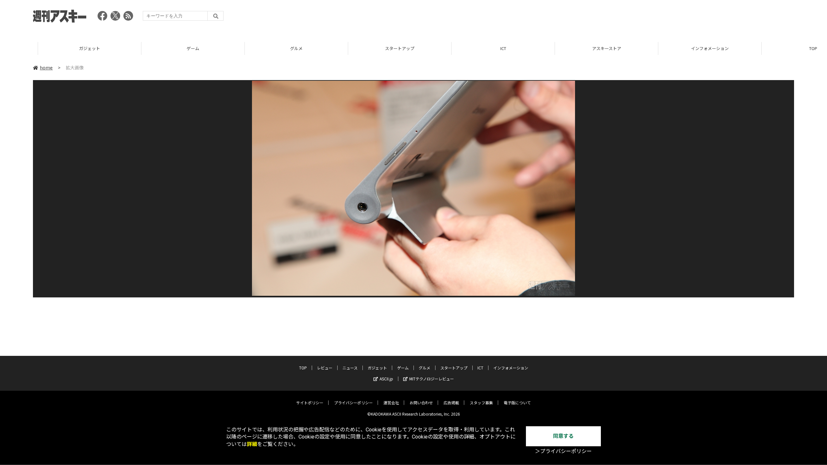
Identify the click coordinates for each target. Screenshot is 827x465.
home (46, 67)
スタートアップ (361, 48)
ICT (465, 48)
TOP (775, 48)
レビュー (324, 367)
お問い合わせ (421, 402)
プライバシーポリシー (353, 402)
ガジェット (51, 48)
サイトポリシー (309, 402)
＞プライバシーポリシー (563, 451)
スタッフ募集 (481, 402)
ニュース (350, 367)
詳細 (252, 444)
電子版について (517, 402)
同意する (563, 436)
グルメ (258, 48)
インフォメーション (672, 48)
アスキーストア (568, 48)
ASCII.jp (386, 378)
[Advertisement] (676, 17)
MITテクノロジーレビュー (431, 378)
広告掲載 (451, 402)
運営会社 (391, 402)
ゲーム (155, 48)
